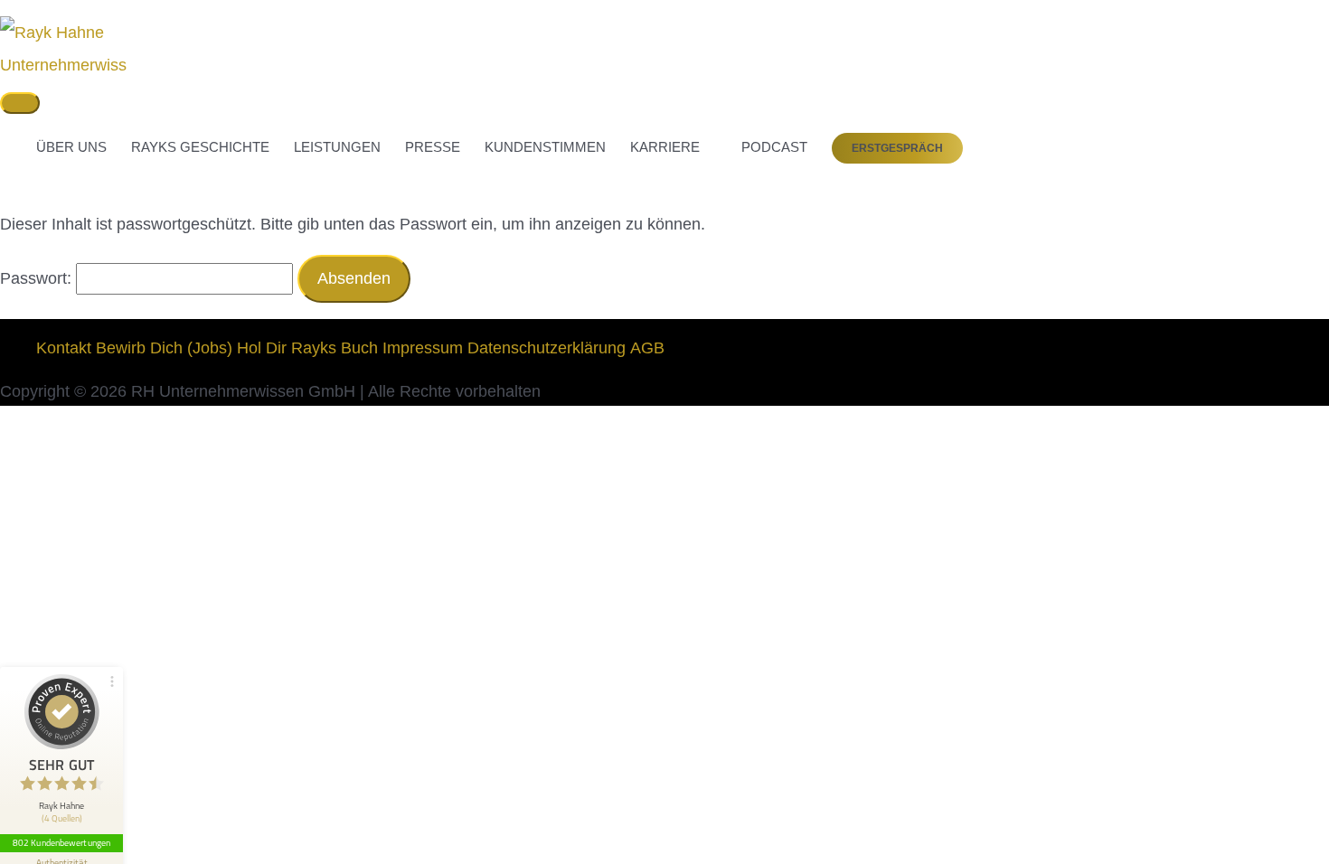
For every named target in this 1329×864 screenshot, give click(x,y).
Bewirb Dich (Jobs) (164, 348)
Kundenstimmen (545, 147)
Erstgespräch (897, 148)
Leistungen (337, 147)
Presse (432, 147)
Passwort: (38, 278)
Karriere (665, 147)
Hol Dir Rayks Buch (307, 348)
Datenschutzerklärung (546, 348)
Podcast (765, 147)
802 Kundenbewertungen (61, 842)
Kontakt (63, 348)
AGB (647, 348)
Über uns (71, 147)
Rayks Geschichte (200, 147)
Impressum (422, 348)
